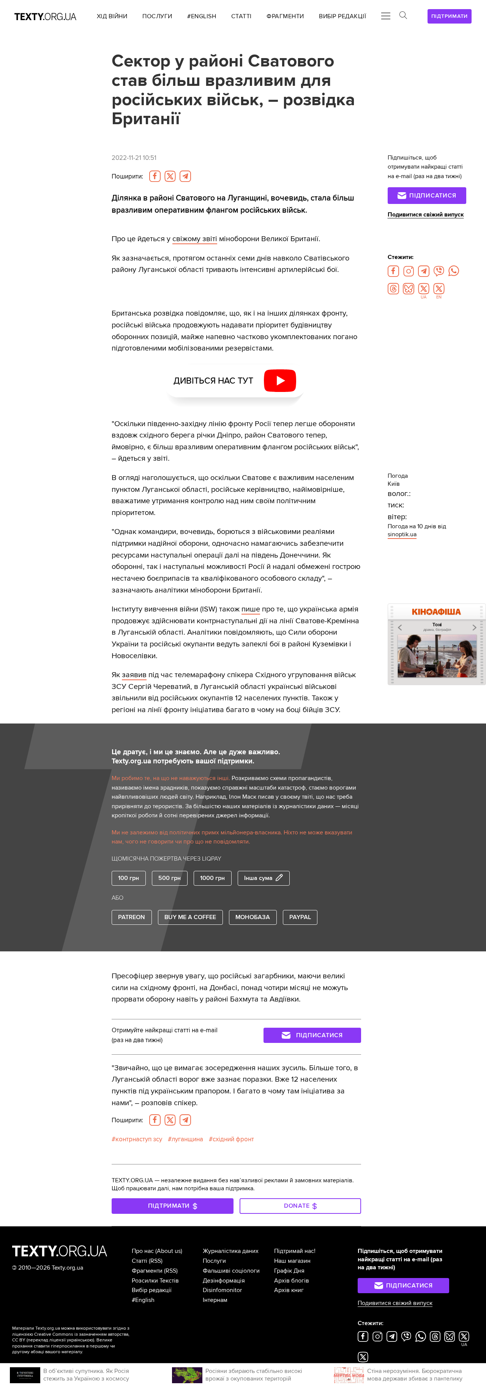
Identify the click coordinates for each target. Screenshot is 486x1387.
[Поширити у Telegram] (185, 176)
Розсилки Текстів (155, 1280)
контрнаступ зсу (138, 1139)
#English (143, 1300)
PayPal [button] (300, 917)
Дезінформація (224, 1280)
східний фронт (233, 1139)
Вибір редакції (152, 1290)
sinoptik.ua (402, 534)
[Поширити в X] (170, 176)
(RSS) (156, 1261)
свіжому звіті (194, 238)
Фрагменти (147, 1271)
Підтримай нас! (295, 1251)
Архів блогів (291, 1280)
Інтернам (215, 1300)
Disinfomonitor (222, 1290)
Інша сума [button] (258, 878)
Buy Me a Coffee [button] (190, 917)
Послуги (214, 1261)
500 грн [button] (169, 878)
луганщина (187, 1139)
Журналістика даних (231, 1251)
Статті (139, 1261)
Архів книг (289, 1290)
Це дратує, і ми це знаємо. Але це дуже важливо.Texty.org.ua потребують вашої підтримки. (196, 757)
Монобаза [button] (252, 917)
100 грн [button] (128, 878)
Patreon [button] (131, 917)
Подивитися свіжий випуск (426, 214)
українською (80, 1340)
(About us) (168, 1251)
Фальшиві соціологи (231, 1271)
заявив (134, 674)
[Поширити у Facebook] (155, 176)
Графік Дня (289, 1271)
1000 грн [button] (212, 878)
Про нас (143, 1251)
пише (250, 609)
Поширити (127, 176)
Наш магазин (292, 1261)
